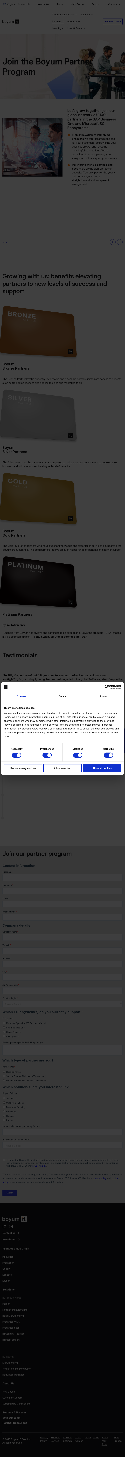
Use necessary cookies (23, 768)
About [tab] (103, 696)
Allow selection (62, 768)
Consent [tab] (22, 696)
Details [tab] (63, 696)
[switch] (47, 755)
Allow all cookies (102, 768)
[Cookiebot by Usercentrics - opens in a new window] (107, 687)
